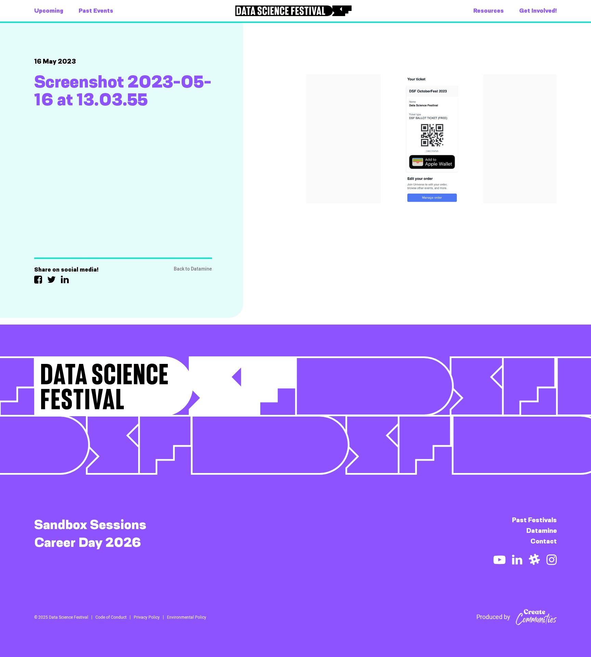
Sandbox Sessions (90, 525)
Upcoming (48, 10)
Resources (488, 10)
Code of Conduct (111, 617)
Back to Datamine (193, 269)
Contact (543, 541)
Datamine (541, 531)
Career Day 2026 (87, 542)
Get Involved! (538, 10)
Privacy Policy (147, 617)
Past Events (96, 10)
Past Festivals (534, 520)
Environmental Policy (186, 617)
